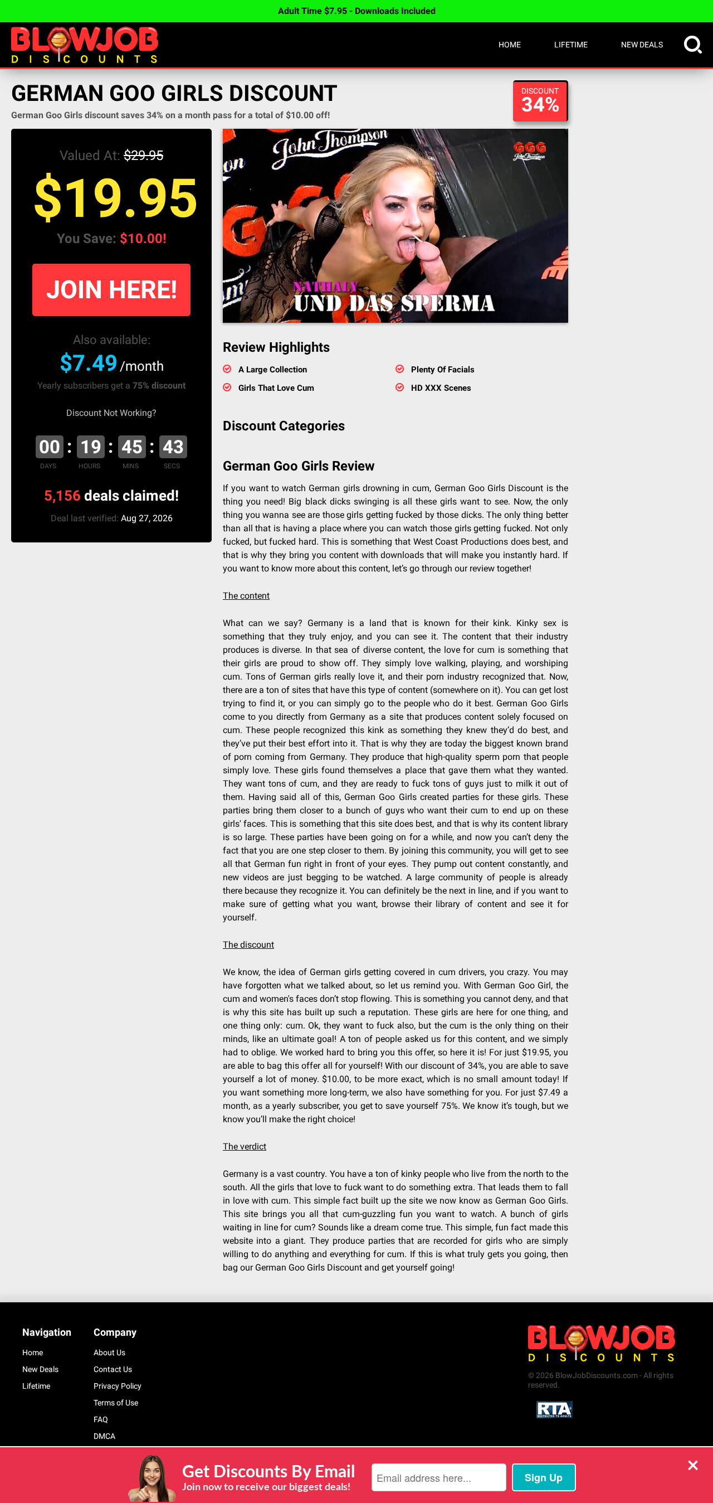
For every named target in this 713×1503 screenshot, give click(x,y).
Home (510, 44)
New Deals (642, 44)
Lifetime (571, 44)
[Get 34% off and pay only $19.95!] (395, 226)
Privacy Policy (117, 1385)
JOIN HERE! (111, 289)
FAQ (101, 1419)
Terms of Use (116, 1402)
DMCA (104, 1436)
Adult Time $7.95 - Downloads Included (357, 11)
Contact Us (113, 1369)
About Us (109, 1352)
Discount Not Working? (111, 413)
